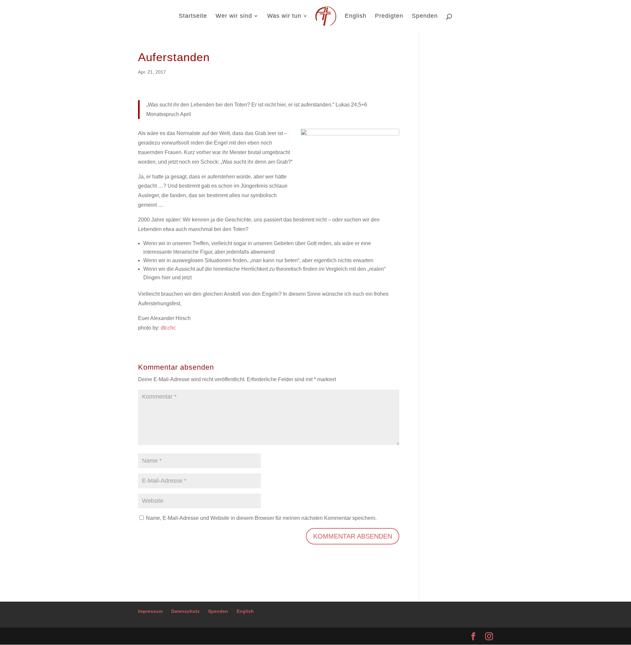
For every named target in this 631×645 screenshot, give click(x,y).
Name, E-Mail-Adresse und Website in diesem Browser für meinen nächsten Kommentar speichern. (261, 518)
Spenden (425, 16)
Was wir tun (284, 16)
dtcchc (168, 328)
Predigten (389, 16)
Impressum (150, 611)
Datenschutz (185, 611)
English (355, 16)
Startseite (193, 16)
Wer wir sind (234, 16)
